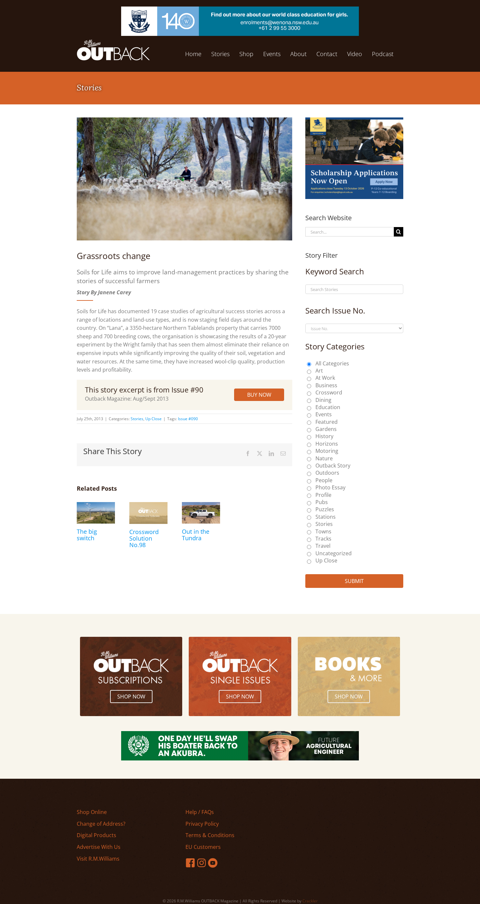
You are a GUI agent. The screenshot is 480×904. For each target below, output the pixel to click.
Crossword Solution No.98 (144, 538)
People (323, 480)
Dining (323, 400)
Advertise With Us (98, 846)
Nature (324, 458)
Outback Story (332, 465)
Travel (322, 545)
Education (327, 407)
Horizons (326, 443)
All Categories (332, 363)
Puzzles (324, 509)
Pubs (321, 502)
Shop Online (92, 812)
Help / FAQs (199, 812)
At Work (325, 377)
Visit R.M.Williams (98, 858)
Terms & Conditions (209, 835)
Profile (323, 494)
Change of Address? (101, 823)
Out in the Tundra (195, 535)
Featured (326, 421)
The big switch (87, 535)
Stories (137, 418)
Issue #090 (188, 418)
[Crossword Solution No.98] (148, 505)
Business (326, 385)
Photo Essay (330, 487)
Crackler (310, 901)
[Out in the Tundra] (201, 505)
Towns (323, 531)
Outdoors (327, 472)
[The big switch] (96, 505)
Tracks (323, 538)
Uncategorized (333, 553)
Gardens (326, 429)
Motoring (326, 450)
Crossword (328, 392)
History (324, 436)
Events (323, 414)
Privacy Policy (202, 823)
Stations (325, 516)
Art (319, 370)
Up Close (153, 418)
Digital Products (96, 835)
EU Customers (203, 846)
